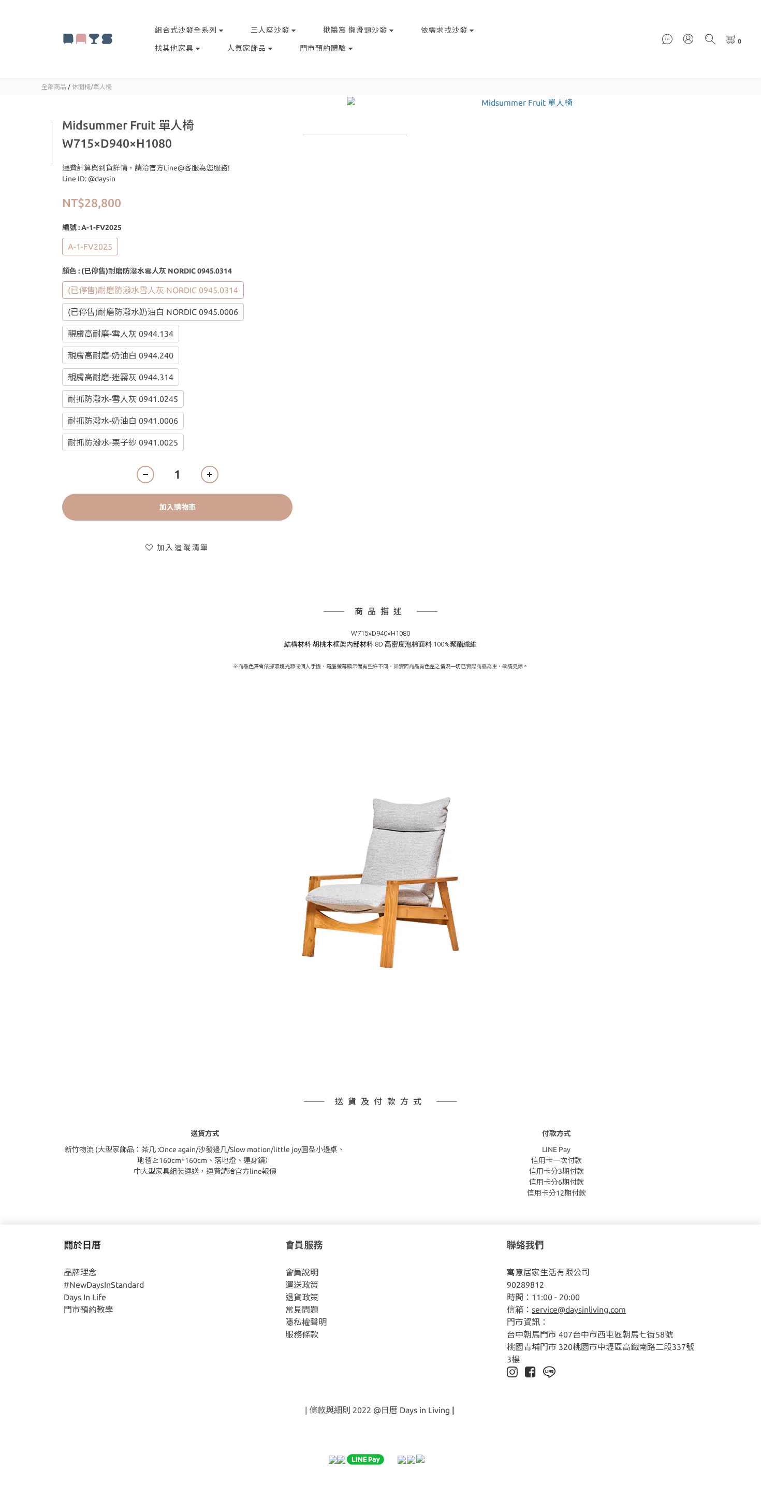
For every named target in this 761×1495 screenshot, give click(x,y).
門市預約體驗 (323, 48)
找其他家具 (174, 48)
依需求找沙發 (444, 30)
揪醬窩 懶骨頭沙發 (355, 30)
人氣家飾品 (246, 48)
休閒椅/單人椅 (92, 86)
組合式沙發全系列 (186, 30)
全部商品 (53, 86)
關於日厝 (82, 1245)
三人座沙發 (270, 30)
